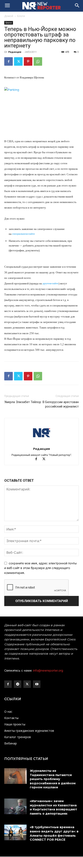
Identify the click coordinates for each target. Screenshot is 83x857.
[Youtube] (36, 684)
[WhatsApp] (38, 61)
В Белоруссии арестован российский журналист (61, 404)
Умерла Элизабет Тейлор (22, 402)
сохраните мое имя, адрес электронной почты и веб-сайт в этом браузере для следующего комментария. (40, 568)
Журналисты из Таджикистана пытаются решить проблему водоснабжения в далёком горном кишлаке (53, 779)
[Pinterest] (28, 61)
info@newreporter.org (48, 670)
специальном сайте (23, 233)
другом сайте (51, 283)
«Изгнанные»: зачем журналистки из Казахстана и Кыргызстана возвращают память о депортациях (53, 807)
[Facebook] (8, 61)
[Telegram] (17, 684)
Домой (8, 16)
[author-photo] (41, 443)
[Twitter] (18, 61)
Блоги (21, 16)
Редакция (14, 51)
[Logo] (41, 5)
